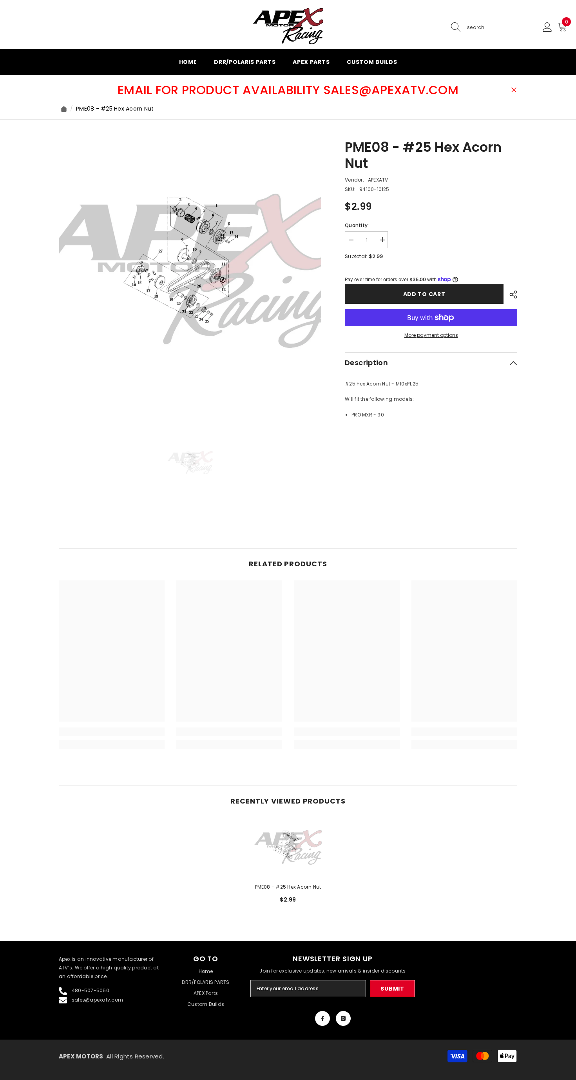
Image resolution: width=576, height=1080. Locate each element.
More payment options (431, 335)
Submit (392, 989)
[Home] (64, 109)
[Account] (547, 27)
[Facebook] (322, 1018)
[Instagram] (343, 1018)
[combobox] (500, 27)
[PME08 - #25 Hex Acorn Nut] (288, 847)
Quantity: (357, 225)
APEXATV (378, 179)
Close (514, 90)
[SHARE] (510, 294)
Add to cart (424, 294)
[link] (112, 731)
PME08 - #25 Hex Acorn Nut (288, 887)
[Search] (492, 27)
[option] (190, 270)
